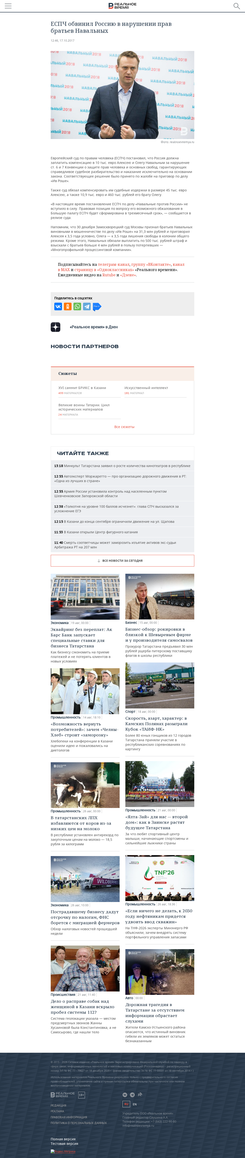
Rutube (109, 275)
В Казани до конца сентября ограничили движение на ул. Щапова (114, 521)
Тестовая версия (64, 1143)
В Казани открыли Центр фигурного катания (96, 532)
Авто (129, 998)
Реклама (57, 1111)
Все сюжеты (124, 426)
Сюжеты (67, 373)
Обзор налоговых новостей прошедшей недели (85, 922)
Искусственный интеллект (146, 390)
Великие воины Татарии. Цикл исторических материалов (84, 409)
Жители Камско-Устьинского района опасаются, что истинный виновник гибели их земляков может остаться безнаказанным (155, 1022)
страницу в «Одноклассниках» (104, 269)
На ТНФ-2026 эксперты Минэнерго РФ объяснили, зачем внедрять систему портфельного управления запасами (158, 923)
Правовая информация (69, 1117)
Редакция (58, 1105)
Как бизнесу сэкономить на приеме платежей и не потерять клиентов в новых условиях (81, 645)
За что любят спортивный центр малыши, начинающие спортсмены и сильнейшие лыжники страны (156, 829)
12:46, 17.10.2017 (62, 41)
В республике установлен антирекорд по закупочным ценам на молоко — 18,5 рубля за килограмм (84, 830)
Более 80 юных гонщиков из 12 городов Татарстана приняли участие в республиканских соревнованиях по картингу (158, 733)
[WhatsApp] (77, 306)
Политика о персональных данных (79, 1123)
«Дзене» (128, 275)
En (135, 1104)
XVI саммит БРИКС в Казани (82, 390)
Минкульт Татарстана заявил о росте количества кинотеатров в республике (122, 465)
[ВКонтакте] (58, 306)
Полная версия (63, 1139)
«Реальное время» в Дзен (94, 326)
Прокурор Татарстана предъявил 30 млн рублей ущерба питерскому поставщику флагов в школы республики (159, 642)
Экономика (60, 623)
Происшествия (63, 995)
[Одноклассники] (68, 306)
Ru (126, 1104)
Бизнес (131, 622)
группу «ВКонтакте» (151, 264)
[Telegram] (87, 306)
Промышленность (66, 717)
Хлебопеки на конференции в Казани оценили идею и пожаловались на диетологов (84, 736)
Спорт (130, 711)
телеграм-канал (113, 264)
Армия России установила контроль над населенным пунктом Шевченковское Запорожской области (110, 493)
